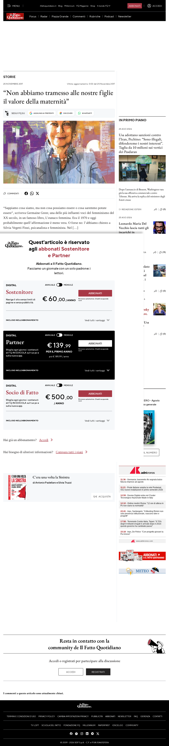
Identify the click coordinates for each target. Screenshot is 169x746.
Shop (92, 6)
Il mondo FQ (102, 5)
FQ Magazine (82, 6)
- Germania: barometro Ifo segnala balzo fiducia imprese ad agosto (141, 480)
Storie (9, 77)
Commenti (13, 193)
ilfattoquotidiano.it (48, 6)
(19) (164, 252)
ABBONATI (95, 293)
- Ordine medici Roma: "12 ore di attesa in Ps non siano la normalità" (142, 504)
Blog (60, 6)
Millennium (69, 6)
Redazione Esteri (130, 209)
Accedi (71, 671)
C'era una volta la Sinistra (51, 477)
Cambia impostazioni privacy (73, 716)
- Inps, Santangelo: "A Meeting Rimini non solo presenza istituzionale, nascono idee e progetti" (141, 513)
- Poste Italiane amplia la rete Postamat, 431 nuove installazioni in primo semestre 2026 (141, 488)
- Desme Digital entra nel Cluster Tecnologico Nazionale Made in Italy (137, 496)
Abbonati (135, 5)
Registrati (98, 671)
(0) (164, 209)
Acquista (102, 496)
